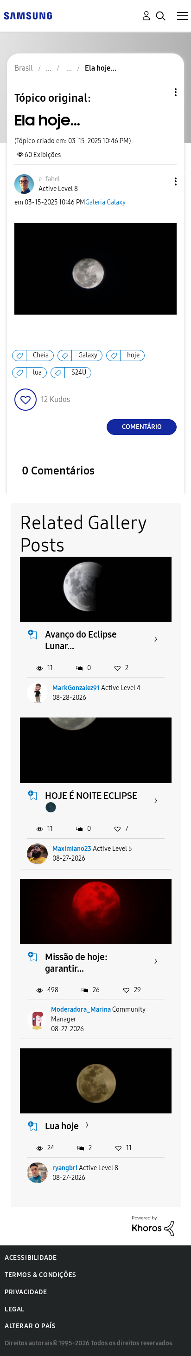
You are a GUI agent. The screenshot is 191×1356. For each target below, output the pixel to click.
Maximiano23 (71, 849)
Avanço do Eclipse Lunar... (81, 640)
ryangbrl (64, 1168)
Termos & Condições (40, 1275)
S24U (78, 372)
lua (37, 372)
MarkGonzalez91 (76, 688)
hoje (133, 355)
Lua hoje (62, 1126)
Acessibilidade (31, 1258)
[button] (160, 181)
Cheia (41, 355)
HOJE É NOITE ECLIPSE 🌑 (91, 801)
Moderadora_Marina (81, 1010)
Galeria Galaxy (105, 202)
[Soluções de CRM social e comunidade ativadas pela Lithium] (153, 1225)
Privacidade (26, 1292)
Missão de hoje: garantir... (76, 962)
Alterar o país (30, 1326)
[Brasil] (28, 15)
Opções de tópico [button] (160, 92)
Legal (15, 1309)
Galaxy (87, 355)
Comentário (142, 427)
